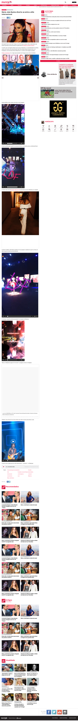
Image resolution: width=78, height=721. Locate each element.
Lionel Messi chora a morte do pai (32, 703)
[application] (13, 124)
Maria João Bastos (6, 53)
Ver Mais (58, 61)
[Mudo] (21, 143)
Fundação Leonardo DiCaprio (28, 45)
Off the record (44, 5)
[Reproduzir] (3, 143)
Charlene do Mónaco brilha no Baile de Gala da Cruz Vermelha (29, 541)
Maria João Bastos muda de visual (29, 505)
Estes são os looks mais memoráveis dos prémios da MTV (10, 523)
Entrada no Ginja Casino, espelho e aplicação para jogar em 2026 (55, 58)
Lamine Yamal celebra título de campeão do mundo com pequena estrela (63, 92)
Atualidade (4, 5)
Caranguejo (61, 127)
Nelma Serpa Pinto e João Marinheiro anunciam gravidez (6, 704)
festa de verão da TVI (15, 189)
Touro (49, 127)
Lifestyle (28, 5)
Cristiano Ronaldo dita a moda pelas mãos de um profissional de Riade (14, 6)
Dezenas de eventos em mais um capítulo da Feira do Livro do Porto (42, 6)
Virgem (73, 127)
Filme (3, 503)
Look (3, 574)
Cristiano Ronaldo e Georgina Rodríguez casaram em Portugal (19, 705)
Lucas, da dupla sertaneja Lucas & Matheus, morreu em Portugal (32, 689)
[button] (13, 124)
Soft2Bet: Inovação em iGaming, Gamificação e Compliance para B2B (56, 47)
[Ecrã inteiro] (23, 143)
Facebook (7, 18)
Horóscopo (65, 5)
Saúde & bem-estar (55, 5)
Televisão (20, 5)
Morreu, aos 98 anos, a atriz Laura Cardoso (32, 674)
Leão (67, 127)
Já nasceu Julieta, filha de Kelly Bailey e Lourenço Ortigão (7, 690)
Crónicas (74, 5)
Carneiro (43, 127)
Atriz (22, 503)
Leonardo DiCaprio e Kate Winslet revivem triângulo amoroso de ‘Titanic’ (9, 506)
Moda (12, 5)
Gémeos (55, 127)
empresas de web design (19, 718)
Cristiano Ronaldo (18, 701)
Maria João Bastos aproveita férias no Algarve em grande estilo (29, 523)
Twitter (9, 18)
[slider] (12, 143)
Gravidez (3, 701)
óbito (28, 701)
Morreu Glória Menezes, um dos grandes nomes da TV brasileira (20, 675)
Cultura (35, 5)
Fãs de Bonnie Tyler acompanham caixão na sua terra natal (20, 689)
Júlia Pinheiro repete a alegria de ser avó (67, 6)
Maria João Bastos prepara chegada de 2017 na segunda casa (10, 541)
